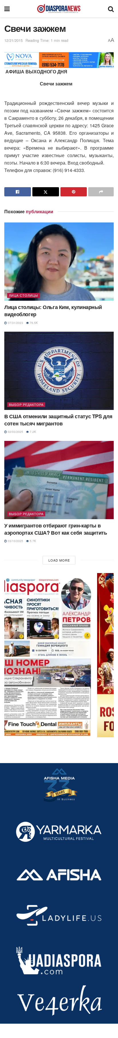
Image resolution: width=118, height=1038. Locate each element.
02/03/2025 (15, 432)
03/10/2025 (15, 541)
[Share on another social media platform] (101, 191)
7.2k (32, 432)
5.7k (32, 541)
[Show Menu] (7, 8)
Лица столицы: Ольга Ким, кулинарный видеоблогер (53, 310)
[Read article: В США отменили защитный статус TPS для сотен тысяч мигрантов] (59, 371)
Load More (59, 560)
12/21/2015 (13, 40)
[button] (59, 655)
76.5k (33, 323)
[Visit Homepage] (58, 8)
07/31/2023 (15, 323)
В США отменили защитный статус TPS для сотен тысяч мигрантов (58, 420)
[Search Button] (111, 8)
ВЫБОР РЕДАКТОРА (26, 404)
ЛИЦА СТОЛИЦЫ (23, 295)
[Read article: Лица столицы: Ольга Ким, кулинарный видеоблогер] (59, 261)
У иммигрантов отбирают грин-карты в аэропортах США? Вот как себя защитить (55, 529)
